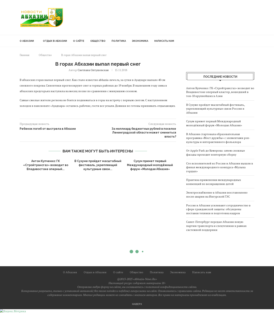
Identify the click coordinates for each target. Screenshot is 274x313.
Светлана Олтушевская (93, 70)
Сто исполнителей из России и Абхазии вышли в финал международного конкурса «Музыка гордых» (219, 167)
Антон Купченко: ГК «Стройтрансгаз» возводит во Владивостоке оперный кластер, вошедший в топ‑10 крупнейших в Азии (220, 92)
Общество (98, 41)
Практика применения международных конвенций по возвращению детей (213, 182)
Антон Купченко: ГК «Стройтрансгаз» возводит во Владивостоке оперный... (45, 164)
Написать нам (164, 41)
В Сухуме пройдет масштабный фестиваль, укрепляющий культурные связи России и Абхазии (215, 108)
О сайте (78, 41)
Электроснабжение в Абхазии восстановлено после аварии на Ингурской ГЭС (217, 194)
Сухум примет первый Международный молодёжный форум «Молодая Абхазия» (150, 164)
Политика (119, 41)
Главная (24, 55)
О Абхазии (27, 41)
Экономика (140, 41)
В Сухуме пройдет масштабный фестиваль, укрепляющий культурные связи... (97, 164)
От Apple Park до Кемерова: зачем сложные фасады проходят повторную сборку (215, 152)
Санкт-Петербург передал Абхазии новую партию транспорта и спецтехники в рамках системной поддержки (216, 225)
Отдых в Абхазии (55, 41)
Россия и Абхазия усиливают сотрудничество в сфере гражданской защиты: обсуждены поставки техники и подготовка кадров (218, 209)
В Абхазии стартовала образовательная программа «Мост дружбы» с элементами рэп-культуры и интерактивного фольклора (218, 138)
